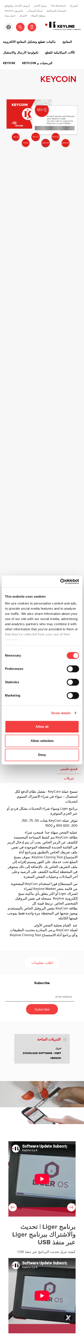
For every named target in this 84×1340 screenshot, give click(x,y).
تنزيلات (69, 778)
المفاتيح (67, 42)
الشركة (74, 5)
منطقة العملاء (38, 15)
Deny (42, 755)
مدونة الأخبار (40, 5)
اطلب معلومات (42, 963)
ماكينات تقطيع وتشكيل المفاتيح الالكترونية (29, 42)
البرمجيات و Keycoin (37, 63)
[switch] (73, 668)
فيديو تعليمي (69, 769)
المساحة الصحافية (56, 10)
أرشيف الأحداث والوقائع (17, 5)
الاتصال (23, 15)
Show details (61, 713)
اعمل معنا (10, 15)
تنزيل (58, 1048)
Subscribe (42, 983)
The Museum (58, 5)
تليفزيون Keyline (14, 10)
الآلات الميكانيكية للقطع (60, 52)
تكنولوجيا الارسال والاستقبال (21, 52)
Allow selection (42, 741)
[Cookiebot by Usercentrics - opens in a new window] (60, 581)
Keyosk (9, 63)
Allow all (42, 726)
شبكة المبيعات (35, 10)
